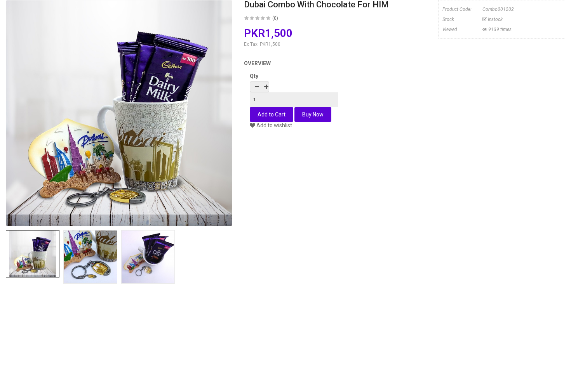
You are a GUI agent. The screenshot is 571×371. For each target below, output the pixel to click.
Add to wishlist (273, 125)
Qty (254, 76)
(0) (275, 18)
